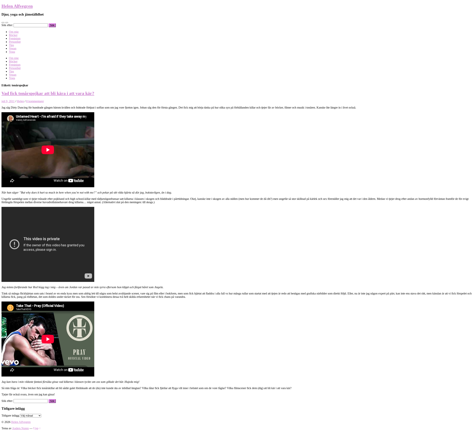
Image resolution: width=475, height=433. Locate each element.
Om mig (14, 31)
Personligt (15, 41)
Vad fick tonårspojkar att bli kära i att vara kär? (47, 93)
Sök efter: (7, 25)
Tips (11, 45)
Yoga (12, 51)
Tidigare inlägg (10, 415)
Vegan (12, 48)
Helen (20, 101)
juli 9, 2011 (8, 101)
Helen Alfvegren (17, 6)
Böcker (13, 35)
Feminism (14, 38)
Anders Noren (20, 428)
